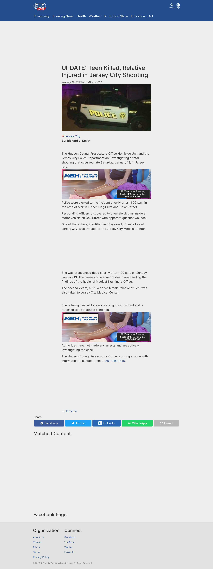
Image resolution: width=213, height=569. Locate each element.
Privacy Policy (41, 557)
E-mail (168, 423)
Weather (95, 16)
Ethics (36, 547)
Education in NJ (142, 16)
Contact (37, 542)
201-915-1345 (115, 361)
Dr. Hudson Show (116, 16)
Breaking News (63, 16)
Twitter (80, 423)
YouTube (69, 542)
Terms (36, 552)
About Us (38, 537)
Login (178, 8)
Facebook (51, 423)
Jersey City (72, 136)
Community (41, 16)
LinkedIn (108, 423)
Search (171, 8)
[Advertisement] (106, 41)
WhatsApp (139, 423)
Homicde (71, 411)
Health (81, 16)
